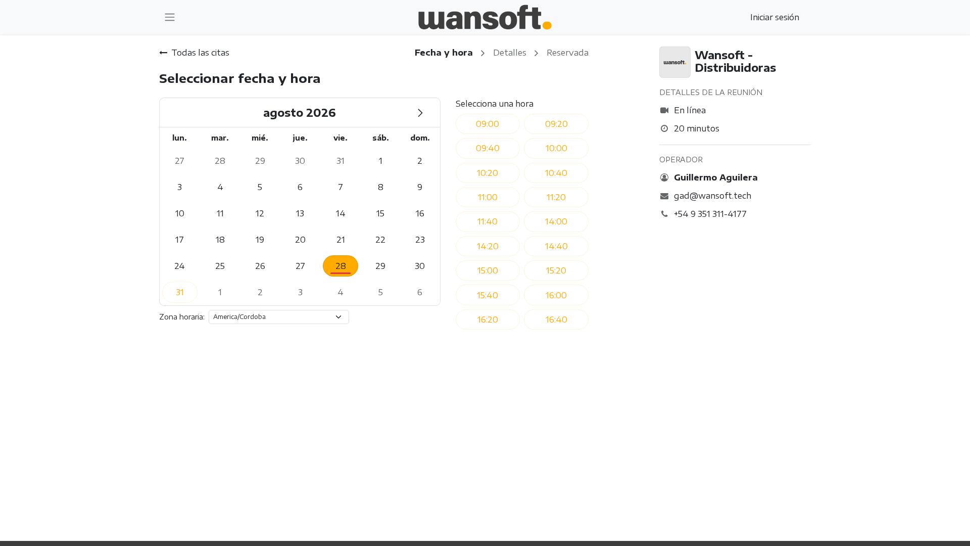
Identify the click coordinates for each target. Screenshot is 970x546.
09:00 (487, 124)
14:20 (488, 246)
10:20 (487, 173)
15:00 (487, 270)
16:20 (487, 319)
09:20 (556, 124)
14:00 (556, 221)
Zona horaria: (182, 316)
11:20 (556, 197)
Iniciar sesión (774, 17)
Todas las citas (200, 53)
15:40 (487, 295)
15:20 (556, 270)
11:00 (488, 197)
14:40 (556, 246)
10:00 (556, 148)
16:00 (556, 295)
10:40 (556, 173)
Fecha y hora (444, 53)
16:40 (556, 319)
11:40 (487, 221)
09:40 (488, 148)
